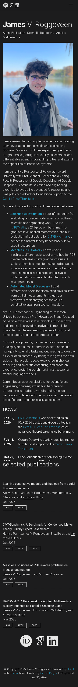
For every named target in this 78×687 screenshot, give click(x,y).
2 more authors (33, 497)
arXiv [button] (20, 508)
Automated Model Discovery (30, 286)
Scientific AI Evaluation (26, 214)
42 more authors (14, 615)
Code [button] (34, 548)
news (10, 408)
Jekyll (70, 669)
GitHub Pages (48, 673)
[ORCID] (5, 5)
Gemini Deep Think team (19, 199)
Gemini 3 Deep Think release (42, 427)
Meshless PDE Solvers (26, 250)
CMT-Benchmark (58, 236)
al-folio (13, 673)
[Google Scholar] (11, 5)
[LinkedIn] (17, 5)
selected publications (31, 464)
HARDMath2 (18, 227)
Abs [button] (8, 508)
